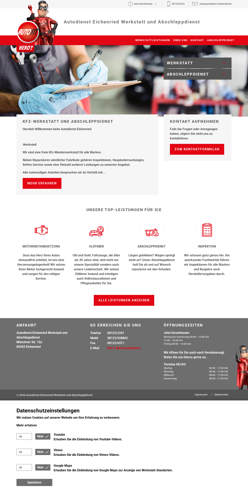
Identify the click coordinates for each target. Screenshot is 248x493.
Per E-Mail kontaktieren (123, 348)
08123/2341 (115, 333)
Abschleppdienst (220, 40)
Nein (40, 436)
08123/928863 (117, 338)
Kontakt (197, 40)
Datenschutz (221, 394)
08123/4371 (115, 343)
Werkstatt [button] (180, 63)
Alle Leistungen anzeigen (124, 300)
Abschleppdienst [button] (188, 74)
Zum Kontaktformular (197, 149)
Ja (20, 436)
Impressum (201, 394)
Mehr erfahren (42, 183)
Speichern (34, 482)
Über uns (180, 40)
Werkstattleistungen (152, 40)
